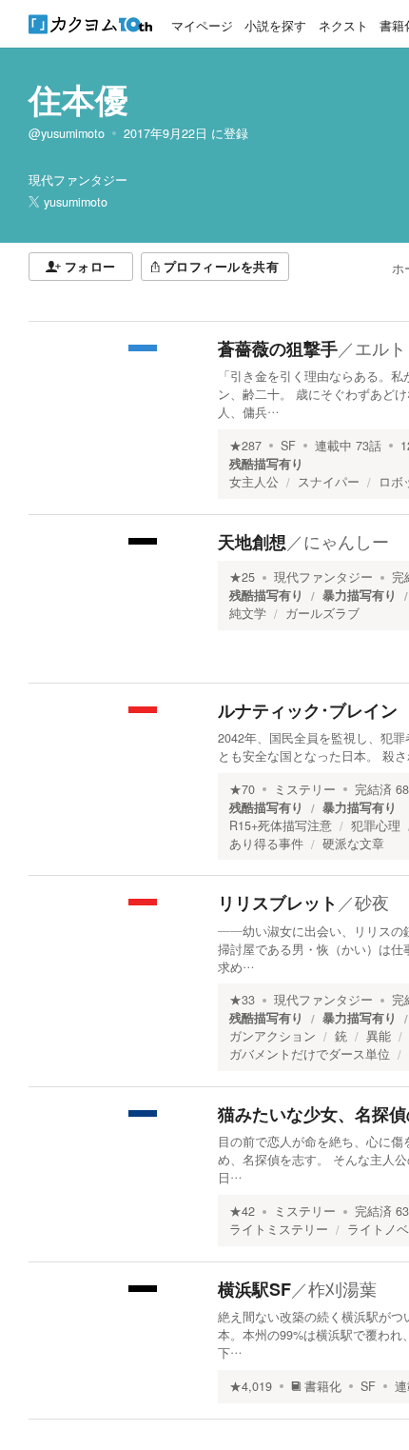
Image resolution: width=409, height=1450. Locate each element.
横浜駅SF (254, 1289)
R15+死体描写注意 (280, 825)
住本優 (78, 99)
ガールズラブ (322, 613)
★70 (242, 789)
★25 (242, 577)
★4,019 (250, 1386)
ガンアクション (272, 1035)
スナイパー (329, 481)
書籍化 (322, 1386)
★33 (242, 999)
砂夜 (372, 901)
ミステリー (305, 789)
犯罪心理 (375, 825)
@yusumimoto (67, 133)
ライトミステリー (278, 1229)
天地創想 (252, 541)
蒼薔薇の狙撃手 (278, 348)
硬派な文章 (353, 843)
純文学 (247, 613)
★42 (242, 1211)
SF (288, 445)
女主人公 (254, 481)
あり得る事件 (266, 843)
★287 (245, 445)
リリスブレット (278, 902)
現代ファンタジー (323, 577)
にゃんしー (346, 540)
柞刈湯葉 (342, 1288)
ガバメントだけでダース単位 (309, 1054)
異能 (378, 1035)
